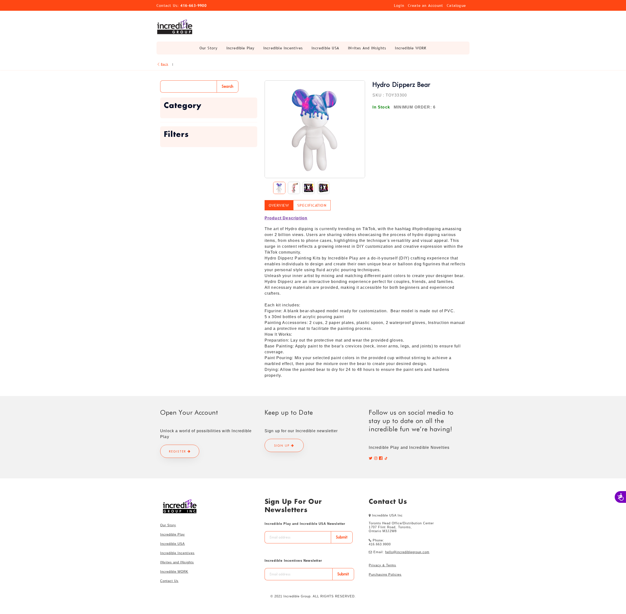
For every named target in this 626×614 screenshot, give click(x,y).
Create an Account (425, 5)
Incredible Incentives (283, 47)
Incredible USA (325, 47)
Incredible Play (240, 47)
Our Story (209, 47)
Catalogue (456, 5)
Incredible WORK (410, 47)
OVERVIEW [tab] (279, 205)
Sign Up (282, 445)
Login (399, 5)
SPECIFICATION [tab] (311, 205)
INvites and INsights (367, 47)
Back (164, 64)
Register (178, 451)
